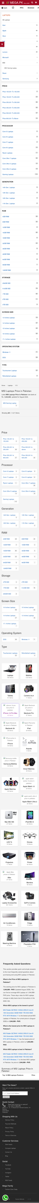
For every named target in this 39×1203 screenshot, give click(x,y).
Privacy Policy (9, 1131)
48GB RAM (19, 254)
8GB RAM (19, 222)
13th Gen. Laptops (19, 193)
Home (3, 385)
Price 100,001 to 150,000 (19, 91)
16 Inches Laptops (19, 334)
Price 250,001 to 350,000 (19, 102)
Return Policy (9, 1128)
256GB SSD (19, 283)
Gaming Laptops (19, 174)
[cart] (35, 2)
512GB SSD (19, 288)
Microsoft (19, 57)
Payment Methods (10, 1124)
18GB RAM (19, 238)
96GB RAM (19, 265)
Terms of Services (10, 1135)
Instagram (8, 1173)
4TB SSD (19, 304)
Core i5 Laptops (19, 137)
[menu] (3, 2)
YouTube (7, 1169)
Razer (19, 73)
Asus (19, 36)
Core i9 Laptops (19, 147)
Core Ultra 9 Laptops (19, 169)
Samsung (19, 78)
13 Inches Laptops (19, 317)
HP (19, 46)
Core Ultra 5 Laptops (19, 163)
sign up (6, 1097)
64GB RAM (19, 259)
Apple (19, 30)
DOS (19, 357)
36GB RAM (19, 248)
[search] (32, 2)
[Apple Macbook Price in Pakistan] (4, 8)
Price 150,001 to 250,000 (19, 97)
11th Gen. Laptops (19, 203)
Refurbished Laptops (19, 376)
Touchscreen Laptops (19, 370)
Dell (19, 41)
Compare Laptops (10, 1148)
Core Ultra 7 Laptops (19, 158)
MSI (19, 63)
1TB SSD (19, 294)
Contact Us (8, 1152)
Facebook (8, 1165)
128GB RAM (19, 270)
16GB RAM (19, 232)
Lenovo (19, 52)
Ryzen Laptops (19, 153)
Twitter (7, 1176)
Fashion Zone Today (11, 1189)
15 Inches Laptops (19, 328)
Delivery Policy (9, 1120)
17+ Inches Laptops (19, 339)
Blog (6, 1156)
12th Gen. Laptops (19, 198)
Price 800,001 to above (19, 118)
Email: (4, 1093)
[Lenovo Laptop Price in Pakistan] (30, 8)
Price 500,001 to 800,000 (19, 113)
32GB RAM (19, 243)
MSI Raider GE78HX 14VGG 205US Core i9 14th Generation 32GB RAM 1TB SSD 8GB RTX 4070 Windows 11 (18, 1013)
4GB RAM (19, 216)
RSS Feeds (8, 1180)
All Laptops (6, 20)
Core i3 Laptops (19, 131)
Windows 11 (19, 352)
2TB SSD (19, 299)
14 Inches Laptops (19, 323)
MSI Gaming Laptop (10, 68)
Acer (19, 25)
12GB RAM (19, 227)
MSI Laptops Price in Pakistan (16, 390)
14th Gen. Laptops (19, 187)
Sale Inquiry (8, 1144)
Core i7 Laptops (19, 142)
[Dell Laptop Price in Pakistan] (22, 8)
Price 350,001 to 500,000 (19, 108)
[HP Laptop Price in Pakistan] (13, 8)
